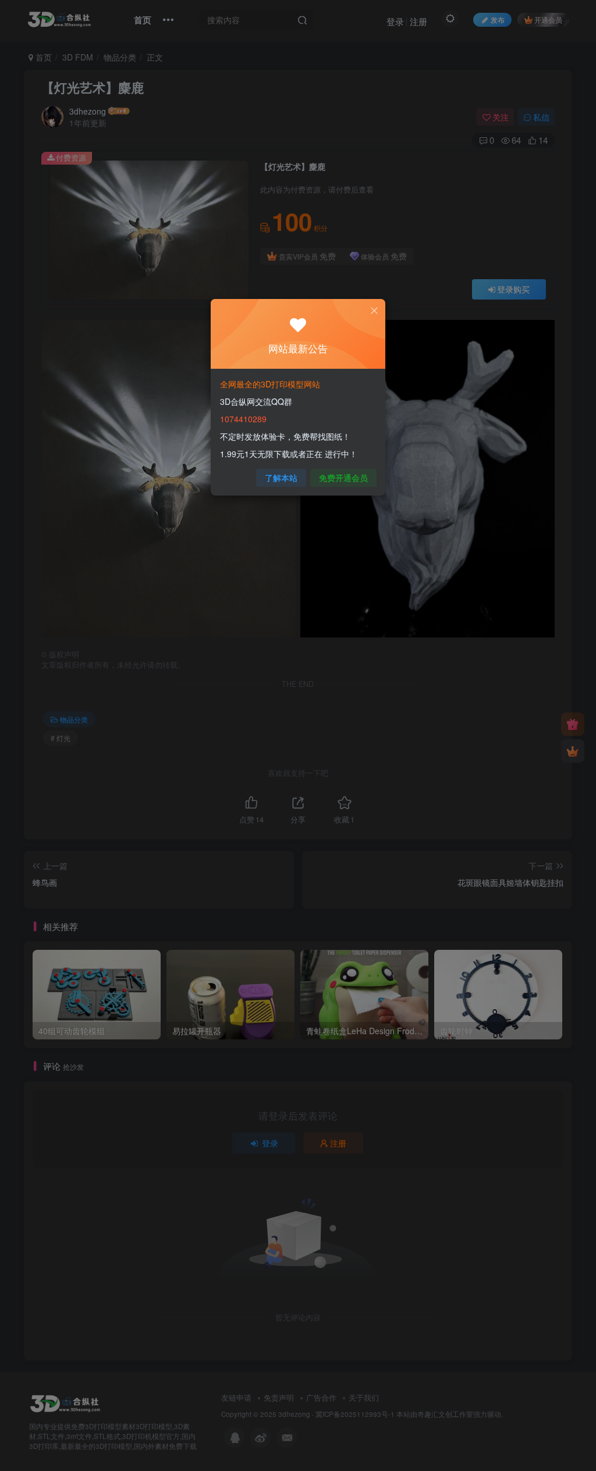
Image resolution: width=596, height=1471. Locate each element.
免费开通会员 (343, 477)
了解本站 (281, 477)
